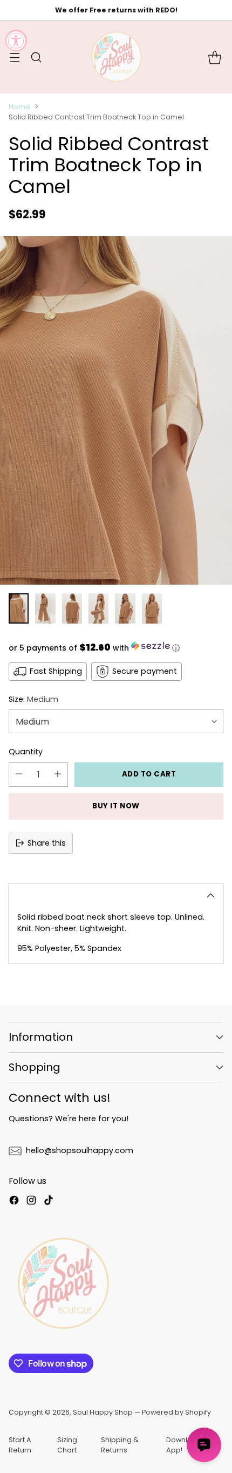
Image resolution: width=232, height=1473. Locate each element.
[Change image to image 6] (152, 608)
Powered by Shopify (176, 1412)
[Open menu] (14, 57)
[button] (116, 647)
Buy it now (115, 806)
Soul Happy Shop (103, 1412)
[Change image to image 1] (19, 608)
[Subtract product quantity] (19, 774)
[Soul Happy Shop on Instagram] (31, 1202)
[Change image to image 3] (72, 608)
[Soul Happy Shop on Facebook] (14, 1202)
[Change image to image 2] (45, 608)
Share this (47, 843)
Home (19, 106)
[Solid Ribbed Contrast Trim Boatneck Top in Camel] (116, 410)
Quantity (26, 751)
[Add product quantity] (57, 774)
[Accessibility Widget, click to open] (16, 40)
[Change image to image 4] (98, 608)
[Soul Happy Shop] (116, 57)
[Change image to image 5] (125, 608)
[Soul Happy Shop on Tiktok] (48, 1202)
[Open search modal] (36, 57)
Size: (33, 699)
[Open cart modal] (214, 57)
